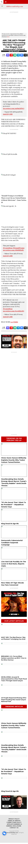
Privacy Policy (14, 819)
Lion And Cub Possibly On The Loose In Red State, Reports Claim (13, 564)
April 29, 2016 (8, 114)
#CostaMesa (7, 248)
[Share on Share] (21, 55)
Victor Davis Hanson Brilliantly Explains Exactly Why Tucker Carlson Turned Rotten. (13, 460)
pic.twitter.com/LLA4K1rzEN (13, 311)
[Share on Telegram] (18, 55)
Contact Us (14, 828)
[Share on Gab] (14, 55)
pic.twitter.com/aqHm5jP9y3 (13, 108)
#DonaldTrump (18, 248)
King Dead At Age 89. (10, 524)
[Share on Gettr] (11, 55)
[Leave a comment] (4, 833)
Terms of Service (14, 820)
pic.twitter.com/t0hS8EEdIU (13, 250)
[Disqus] (14, 373)
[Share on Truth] (7, 55)
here (8, 36)
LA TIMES (14, 322)
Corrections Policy (14, 822)
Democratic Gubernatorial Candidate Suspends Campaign (12, 542)
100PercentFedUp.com (11, 832)
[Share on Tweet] (25, 55)
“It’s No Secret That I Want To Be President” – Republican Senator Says (13, 504)
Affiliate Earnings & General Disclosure (14, 825)
